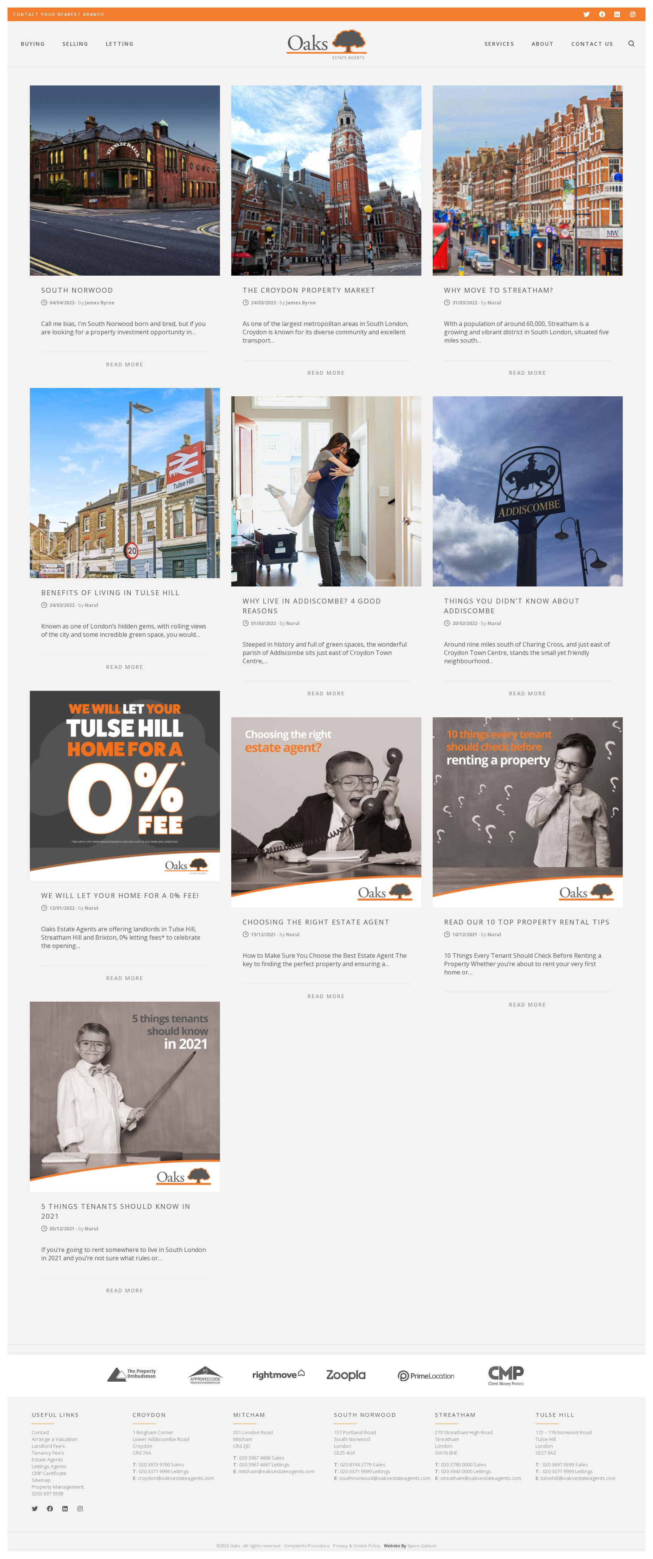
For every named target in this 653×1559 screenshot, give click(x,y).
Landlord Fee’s (48, 1446)
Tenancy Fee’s (48, 1452)
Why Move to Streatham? (499, 290)
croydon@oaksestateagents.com (176, 1478)
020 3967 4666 (255, 1457)
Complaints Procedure (307, 1545)
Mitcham (249, 1414)
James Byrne (100, 302)
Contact (40, 1432)
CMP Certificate (49, 1473)
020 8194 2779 (355, 1464)
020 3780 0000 (456, 1464)
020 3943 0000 (456, 1471)
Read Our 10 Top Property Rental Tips (527, 921)
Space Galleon (421, 1545)
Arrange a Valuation (54, 1439)
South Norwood (77, 290)
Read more (125, 364)
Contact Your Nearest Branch (58, 14)
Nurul (494, 302)
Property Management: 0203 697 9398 (58, 1490)
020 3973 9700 (154, 1464)
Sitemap (41, 1480)
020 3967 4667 (255, 1464)
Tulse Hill (554, 1414)
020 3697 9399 (558, 1464)
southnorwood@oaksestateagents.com (384, 1478)
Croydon (149, 1414)
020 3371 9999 (154, 1471)
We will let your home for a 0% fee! (120, 895)
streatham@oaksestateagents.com (480, 1478)
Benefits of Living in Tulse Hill (110, 592)
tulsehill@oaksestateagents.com (578, 1478)
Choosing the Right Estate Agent (316, 921)
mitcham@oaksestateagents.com (276, 1471)
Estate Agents (47, 1459)
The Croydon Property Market (309, 290)
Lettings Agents (49, 1466)
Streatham (455, 1414)
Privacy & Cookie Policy (357, 1545)
